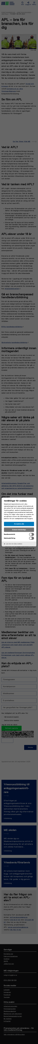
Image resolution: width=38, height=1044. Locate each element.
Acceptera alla (19, 524)
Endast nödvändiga (19, 529)
